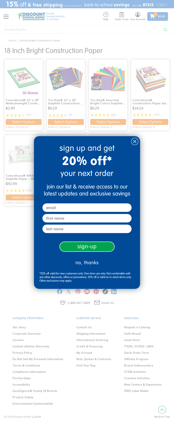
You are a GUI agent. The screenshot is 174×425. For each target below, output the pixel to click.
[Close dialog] (135, 141)
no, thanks (87, 263)
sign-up (87, 246)
